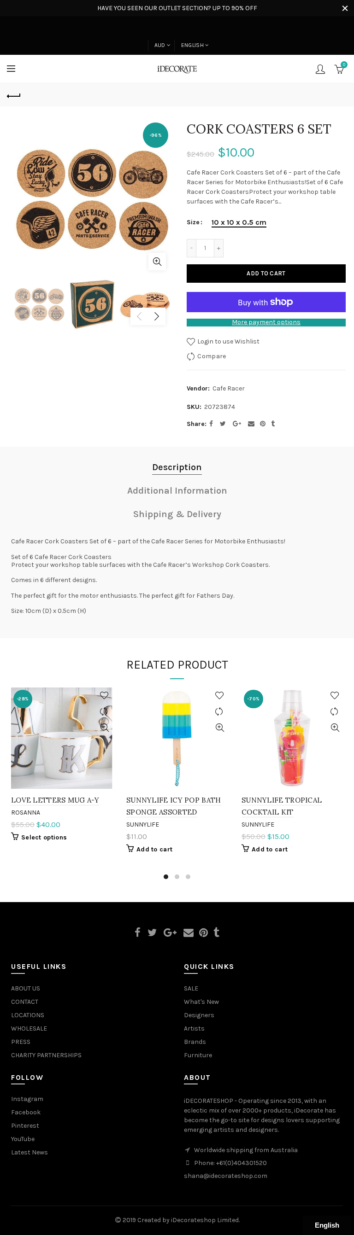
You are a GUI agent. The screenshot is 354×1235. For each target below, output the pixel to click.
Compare (211, 356)
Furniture (198, 1055)
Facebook (26, 1112)
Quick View (104, 728)
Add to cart (266, 273)
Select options (44, 837)
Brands (195, 1042)
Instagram (27, 1099)
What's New (201, 1002)
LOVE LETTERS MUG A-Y (55, 800)
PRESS (20, 1042)
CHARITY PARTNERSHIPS (46, 1055)
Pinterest (25, 1126)
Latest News (29, 1152)
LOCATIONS (27, 1015)
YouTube (23, 1139)
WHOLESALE (29, 1028)
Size (193, 222)
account (320, 69)
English (192, 45)
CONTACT (24, 1002)
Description (177, 467)
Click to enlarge (157, 261)
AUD (159, 45)
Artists (194, 1028)
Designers (199, 1015)
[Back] (13, 95)
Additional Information (177, 490)
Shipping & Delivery (177, 514)
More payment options (266, 322)
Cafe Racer (228, 388)
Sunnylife (142, 824)
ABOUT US (25, 988)
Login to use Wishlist (228, 341)
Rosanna (25, 812)
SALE (191, 988)
